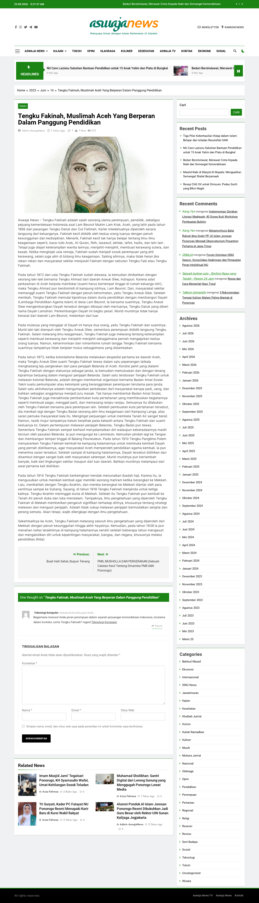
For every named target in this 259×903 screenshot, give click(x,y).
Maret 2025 (189, 459)
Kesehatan (146, 51)
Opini (91, 51)
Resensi (187, 826)
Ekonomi (204, 51)
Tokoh (77, 51)
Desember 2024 (192, 482)
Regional (187, 810)
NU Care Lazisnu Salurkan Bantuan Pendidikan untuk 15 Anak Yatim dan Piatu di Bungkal (85, 68)
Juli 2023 (188, 615)
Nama (27, 710)
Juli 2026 (188, 333)
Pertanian (188, 802)
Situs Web (127, 710)
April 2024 (188, 545)
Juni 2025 (188, 435)
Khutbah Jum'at (192, 716)
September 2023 (192, 600)
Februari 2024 (190, 561)
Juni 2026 (188, 341)
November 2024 (192, 490)
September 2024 (192, 506)
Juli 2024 (188, 521)
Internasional (190, 677)
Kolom (186, 724)
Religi (185, 818)
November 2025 (192, 396)
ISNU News (189, 685)
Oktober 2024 (190, 498)
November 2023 (192, 584)
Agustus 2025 (190, 419)
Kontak (186, 51)
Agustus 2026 (190, 325)
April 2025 (188, 451)
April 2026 (188, 357)
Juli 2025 (188, 427)
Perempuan (189, 794)
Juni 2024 (188, 529)
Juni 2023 (188, 623)
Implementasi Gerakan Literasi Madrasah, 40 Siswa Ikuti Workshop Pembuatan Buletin (210, 217)
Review (186, 834)
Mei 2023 (188, 631)
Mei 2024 (188, 537)
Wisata (186, 881)
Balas (158, 626)
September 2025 (192, 412)
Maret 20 (187, 639)
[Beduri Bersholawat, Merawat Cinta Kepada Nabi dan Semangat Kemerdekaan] (158, 71)
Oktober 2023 (190, 592)
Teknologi (188, 857)
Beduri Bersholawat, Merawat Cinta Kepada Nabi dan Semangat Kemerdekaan (172, 4)
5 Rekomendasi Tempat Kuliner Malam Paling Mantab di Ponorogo (210, 297)
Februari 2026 (190, 372)
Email (76, 710)
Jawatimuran (190, 693)
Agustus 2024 (190, 513)
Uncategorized (191, 873)
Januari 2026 (190, 380)
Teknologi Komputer (46, 612)
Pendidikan (189, 787)
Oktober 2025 (190, 404)
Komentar (29, 663)
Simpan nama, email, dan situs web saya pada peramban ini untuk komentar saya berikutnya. (84, 726)
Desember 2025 (192, 388)
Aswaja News (35, 51)
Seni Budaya (190, 842)
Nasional (188, 763)
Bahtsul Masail (191, 661)
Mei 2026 (188, 349)
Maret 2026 (189, 365)
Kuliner (127, 51)
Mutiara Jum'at (191, 755)
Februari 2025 (190, 467)
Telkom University (194, 292)
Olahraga (107, 51)
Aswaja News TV (203, 895)
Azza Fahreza (50, 791)
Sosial (221, 51)
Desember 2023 (192, 576)
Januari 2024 (190, 568)
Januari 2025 (190, 474)
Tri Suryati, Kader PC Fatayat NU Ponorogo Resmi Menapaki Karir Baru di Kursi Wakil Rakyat (63, 808)
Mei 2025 (188, 443)
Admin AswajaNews (33, 130)
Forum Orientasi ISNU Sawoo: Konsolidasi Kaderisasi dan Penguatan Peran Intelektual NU (211, 260)
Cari (183, 105)
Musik (186, 748)
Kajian (58, 51)
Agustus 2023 (190, 608)
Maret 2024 (189, 553)
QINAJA (187, 255)
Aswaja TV (168, 51)
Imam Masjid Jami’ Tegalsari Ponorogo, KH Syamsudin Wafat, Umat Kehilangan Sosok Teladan (64, 780)
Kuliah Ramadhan (193, 732)
